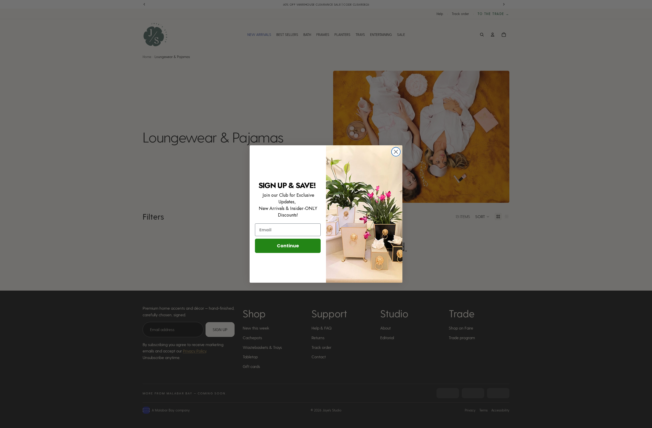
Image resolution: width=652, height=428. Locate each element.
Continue (288, 245)
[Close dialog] (395, 151)
